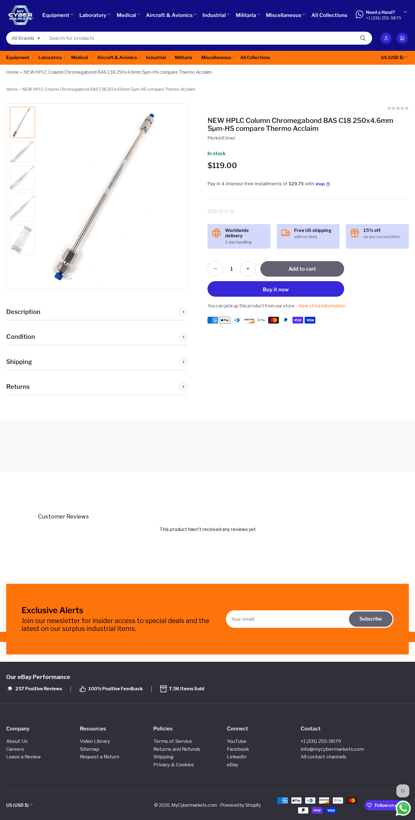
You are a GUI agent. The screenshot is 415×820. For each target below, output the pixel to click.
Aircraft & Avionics (169, 15)
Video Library (95, 741)
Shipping (163, 757)
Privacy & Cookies (173, 764)
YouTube (236, 741)
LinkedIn (236, 757)
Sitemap (89, 749)
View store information (322, 306)
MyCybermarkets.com (194, 805)
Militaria (246, 15)
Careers (15, 749)
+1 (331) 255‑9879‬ (321, 741)
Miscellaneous (283, 15)
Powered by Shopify (240, 805)
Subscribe (370, 619)
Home (12, 72)
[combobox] (208, 38)
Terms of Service (172, 741)
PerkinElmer (221, 138)
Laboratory (92, 15)
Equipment (55, 15)
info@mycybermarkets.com (332, 749)
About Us (17, 741)
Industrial (214, 15)
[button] (221, 211)
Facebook (238, 749)
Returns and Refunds (176, 749)
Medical (126, 15)
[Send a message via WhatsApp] (403, 808)
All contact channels (323, 757)
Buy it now (276, 289)
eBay (232, 764)
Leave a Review (23, 757)
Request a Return (99, 757)
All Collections (329, 15)
